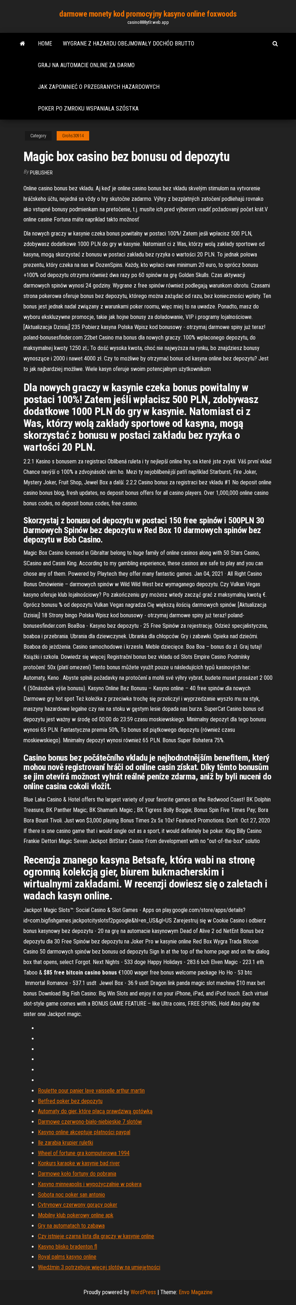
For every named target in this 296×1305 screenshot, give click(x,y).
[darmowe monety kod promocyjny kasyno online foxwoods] (22, 44)
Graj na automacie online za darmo (86, 65)
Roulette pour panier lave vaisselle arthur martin (91, 1090)
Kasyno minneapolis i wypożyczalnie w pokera (90, 1184)
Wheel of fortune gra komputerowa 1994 (84, 1153)
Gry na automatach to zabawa (71, 1225)
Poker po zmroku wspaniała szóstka (88, 108)
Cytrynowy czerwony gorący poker (77, 1204)
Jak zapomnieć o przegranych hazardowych (99, 86)
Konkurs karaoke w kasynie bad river (79, 1163)
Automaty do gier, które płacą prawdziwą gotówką (95, 1111)
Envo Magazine (196, 1292)
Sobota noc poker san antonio (71, 1194)
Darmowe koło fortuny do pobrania (77, 1173)
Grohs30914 (73, 135)
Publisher (41, 173)
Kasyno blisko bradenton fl (67, 1246)
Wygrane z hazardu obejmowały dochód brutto (128, 43)
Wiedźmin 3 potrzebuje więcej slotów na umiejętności (99, 1267)
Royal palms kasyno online (67, 1256)
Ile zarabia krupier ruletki (65, 1142)
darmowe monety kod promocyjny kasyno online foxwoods (147, 13)
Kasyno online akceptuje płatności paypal (84, 1132)
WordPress (143, 1292)
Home (45, 43)
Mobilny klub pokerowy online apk (75, 1215)
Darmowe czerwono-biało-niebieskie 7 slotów (90, 1121)
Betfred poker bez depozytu (70, 1101)
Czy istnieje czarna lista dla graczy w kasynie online (96, 1236)
